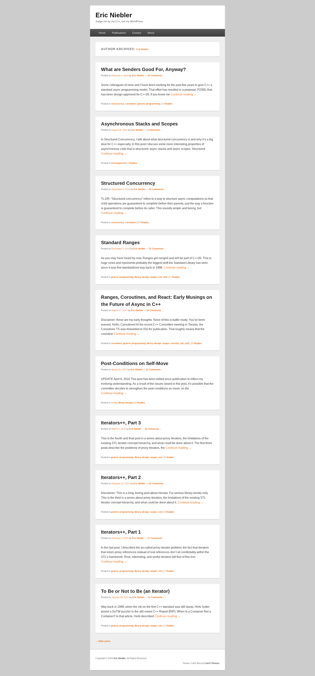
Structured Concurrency (128, 183)
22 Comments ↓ (154, 369)
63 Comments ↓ (157, 483)
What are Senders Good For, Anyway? (143, 69)
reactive (175, 343)
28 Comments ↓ (157, 189)
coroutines (130, 104)
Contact (136, 32)
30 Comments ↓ (153, 429)
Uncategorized (118, 163)
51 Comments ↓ (157, 248)
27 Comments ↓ (155, 538)
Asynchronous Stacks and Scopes (139, 124)
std (160, 277)
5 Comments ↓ (154, 130)
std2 (165, 277)
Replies (167, 104)
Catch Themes (211, 663)
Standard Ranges (120, 242)
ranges (153, 277)
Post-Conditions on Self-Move (134, 363)
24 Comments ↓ (155, 75)
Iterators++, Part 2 (121, 477)
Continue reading (184, 94)
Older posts (103, 641)
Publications (119, 32)
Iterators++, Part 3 (121, 422)
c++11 (114, 402)
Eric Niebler (114, 15)
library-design (142, 277)
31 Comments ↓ (156, 597)
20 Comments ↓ (155, 310)
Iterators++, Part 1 (121, 532)
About (150, 32)
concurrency (117, 104)
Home (102, 32)
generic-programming (148, 104)
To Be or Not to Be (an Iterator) (135, 591)
